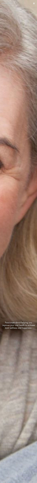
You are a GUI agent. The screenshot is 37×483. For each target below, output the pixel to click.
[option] (18, 241)
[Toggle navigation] (34, 3)
